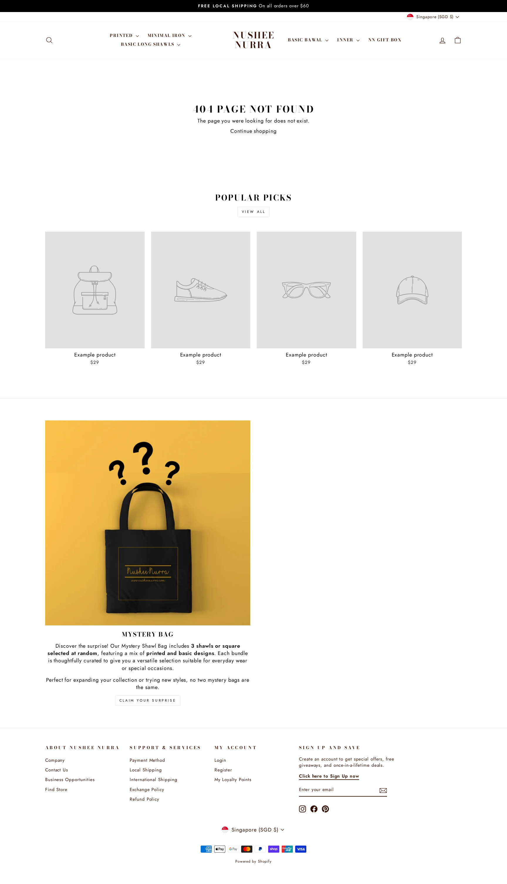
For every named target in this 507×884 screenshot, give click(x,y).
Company (55, 760)
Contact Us (56, 770)
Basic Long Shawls (148, 44)
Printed (122, 35)
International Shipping (154, 779)
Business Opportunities (70, 779)
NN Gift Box (384, 40)
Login (220, 760)
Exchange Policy (147, 789)
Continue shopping (253, 131)
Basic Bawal (306, 40)
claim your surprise (147, 700)
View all (254, 211)
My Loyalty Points (232, 779)
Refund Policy (144, 799)
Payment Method (147, 760)
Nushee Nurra (254, 40)
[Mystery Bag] (147, 522)
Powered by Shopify (253, 861)
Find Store (56, 789)
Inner (346, 40)
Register (223, 770)
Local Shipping (146, 770)
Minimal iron (167, 35)
